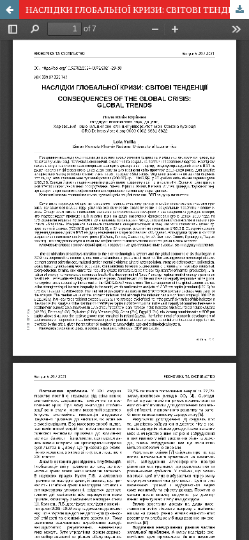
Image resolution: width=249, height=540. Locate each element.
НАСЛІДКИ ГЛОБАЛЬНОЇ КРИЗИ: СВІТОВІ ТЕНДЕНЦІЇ (137, 9)
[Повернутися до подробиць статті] (9, 9)
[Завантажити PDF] (239, 9)
